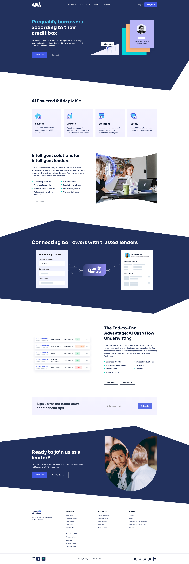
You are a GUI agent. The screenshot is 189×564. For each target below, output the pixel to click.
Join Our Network (58, 475)
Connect (55, 55)
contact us (106, 4)
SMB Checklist (102, 522)
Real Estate (70, 528)
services (71, 4)
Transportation (71, 537)
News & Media (102, 528)
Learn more (39, 202)
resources (84, 4)
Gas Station (70, 522)
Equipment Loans (71, 519)
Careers (131, 528)
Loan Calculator (103, 519)
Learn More (127, 382)
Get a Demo (39, 55)
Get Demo (111, 382)
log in (140, 4)
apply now (151, 4)
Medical (68, 531)
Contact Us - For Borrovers (138, 522)
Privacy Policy (83, 559)
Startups (69, 540)
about (96, 4)
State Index (101, 525)
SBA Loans (69, 515)
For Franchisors (71, 546)
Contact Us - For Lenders (137, 525)
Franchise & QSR (71, 534)
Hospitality (69, 525)
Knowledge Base (103, 515)
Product (131, 515)
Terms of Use (96, 559)
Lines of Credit (71, 543)
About (131, 519)
